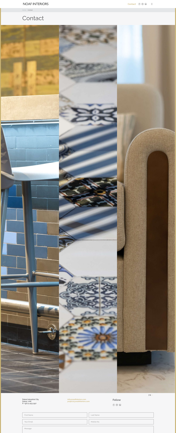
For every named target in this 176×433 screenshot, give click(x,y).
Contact (132, 4)
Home (24, 10)
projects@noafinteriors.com (78, 401)
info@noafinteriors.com (76, 399)
